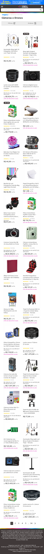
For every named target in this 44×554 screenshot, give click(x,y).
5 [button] (25, 523)
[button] (2, 7)
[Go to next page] (35, 523)
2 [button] (15, 523)
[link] (23, 6)
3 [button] (18, 523)
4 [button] (22, 523)
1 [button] (11, 523)
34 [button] (31, 523)
